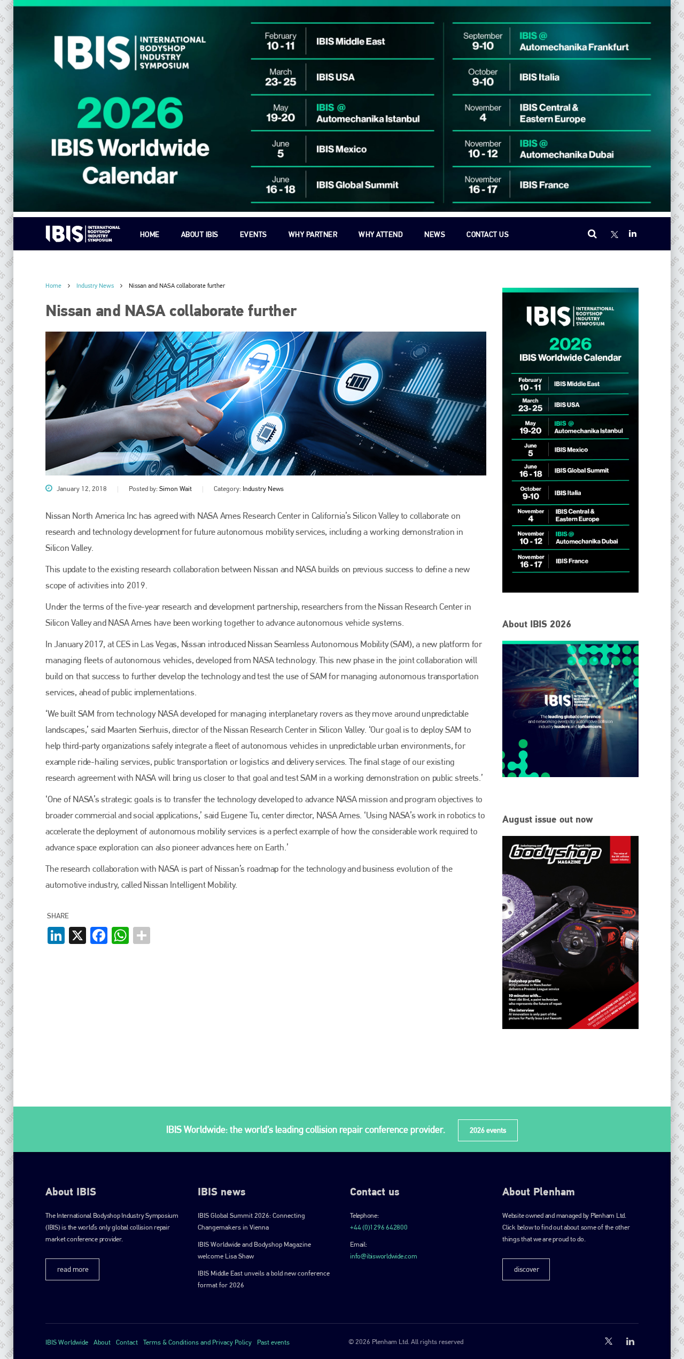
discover (526, 1269)
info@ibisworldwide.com (383, 1256)
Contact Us (488, 234)
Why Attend (381, 234)
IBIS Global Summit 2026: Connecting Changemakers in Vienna (251, 1221)
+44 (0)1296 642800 (379, 1227)
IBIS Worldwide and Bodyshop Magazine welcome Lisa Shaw (254, 1250)
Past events (273, 1342)
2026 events (488, 1130)
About (102, 1342)
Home (150, 234)
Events (253, 234)
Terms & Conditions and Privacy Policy (197, 1342)
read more (73, 1269)
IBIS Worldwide (66, 1342)
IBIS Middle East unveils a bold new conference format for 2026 (264, 1279)
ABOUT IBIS (200, 234)
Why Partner (313, 234)
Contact (127, 1342)
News (434, 234)
